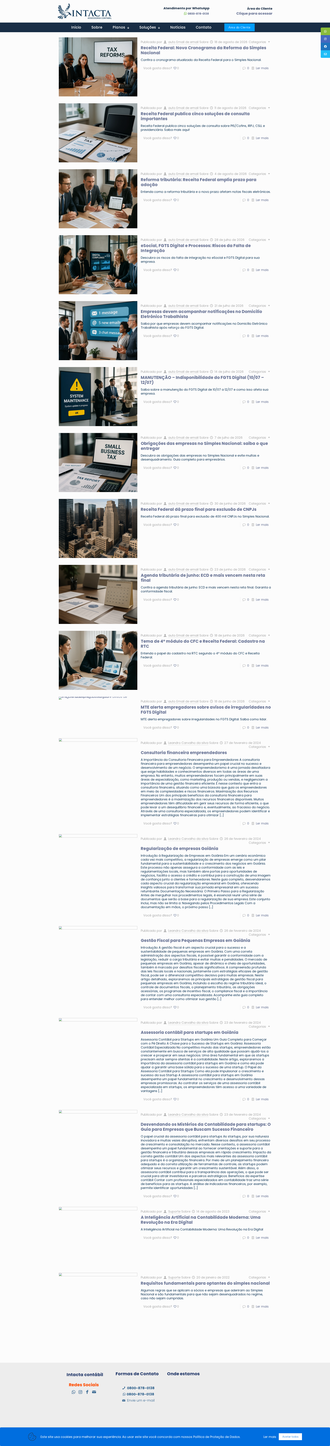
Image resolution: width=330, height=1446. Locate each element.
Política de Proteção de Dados (216, 1437)
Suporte (174, 1211)
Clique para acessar (254, 13)
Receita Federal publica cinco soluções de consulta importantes (195, 116)
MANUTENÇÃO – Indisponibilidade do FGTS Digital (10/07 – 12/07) (202, 380)
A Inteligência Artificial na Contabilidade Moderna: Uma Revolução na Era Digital (201, 1219)
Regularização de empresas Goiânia (179, 848)
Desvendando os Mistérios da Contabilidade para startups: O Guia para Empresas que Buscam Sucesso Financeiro (206, 1126)
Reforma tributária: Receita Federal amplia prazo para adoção (198, 182)
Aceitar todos (290, 1436)
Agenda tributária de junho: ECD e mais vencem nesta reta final (203, 577)
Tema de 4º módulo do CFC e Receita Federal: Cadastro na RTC (203, 643)
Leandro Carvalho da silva (188, 743)
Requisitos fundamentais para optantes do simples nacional (205, 1283)
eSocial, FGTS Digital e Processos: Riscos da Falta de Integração (196, 248)
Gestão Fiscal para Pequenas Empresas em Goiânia (195, 940)
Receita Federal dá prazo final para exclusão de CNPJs (198, 509)
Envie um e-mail (140, 1400)
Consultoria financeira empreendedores (184, 752)
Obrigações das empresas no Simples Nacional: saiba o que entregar (204, 446)
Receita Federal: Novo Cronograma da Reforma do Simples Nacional (203, 50)
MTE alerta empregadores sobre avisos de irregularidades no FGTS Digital (206, 709)
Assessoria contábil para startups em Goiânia (189, 1032)
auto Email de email (183, 42)
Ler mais (262, 68)
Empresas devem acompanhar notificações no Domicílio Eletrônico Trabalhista (201, 314)
